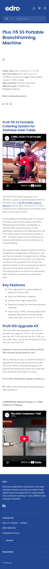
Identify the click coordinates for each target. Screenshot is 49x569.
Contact (9, 540)
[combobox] (24, 18)
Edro (10, 563)
